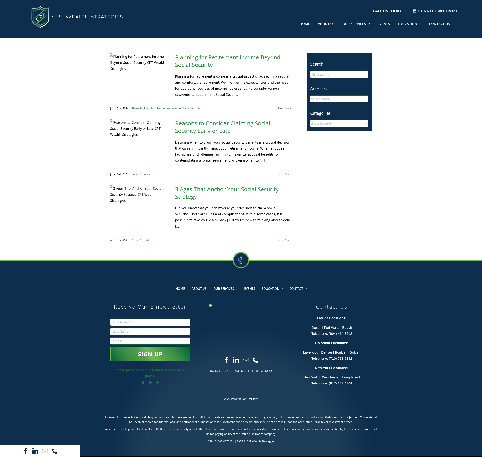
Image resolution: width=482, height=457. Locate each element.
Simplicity (252, 398)
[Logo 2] (241, 305)
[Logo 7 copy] (77, 5)
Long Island (351, 377)
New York (311, 377)
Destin (316, 327)
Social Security (191, 108)
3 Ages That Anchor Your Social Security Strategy (227, 192)
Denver (326, 352)
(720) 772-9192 (340, 358)
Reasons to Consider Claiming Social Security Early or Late (222, 127)
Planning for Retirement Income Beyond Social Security (227, 61)
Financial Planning (143, 108)
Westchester (330, 377)
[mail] (45, 451)
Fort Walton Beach (338, 327)
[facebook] (25, 451)
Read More (284, 108)
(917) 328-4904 (340, 383)
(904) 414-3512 (340, 333)
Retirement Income (169, 108)
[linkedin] (35, 451)
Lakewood (310, 352)
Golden (354, 352)
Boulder (341, 352)
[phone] (55, 451)
